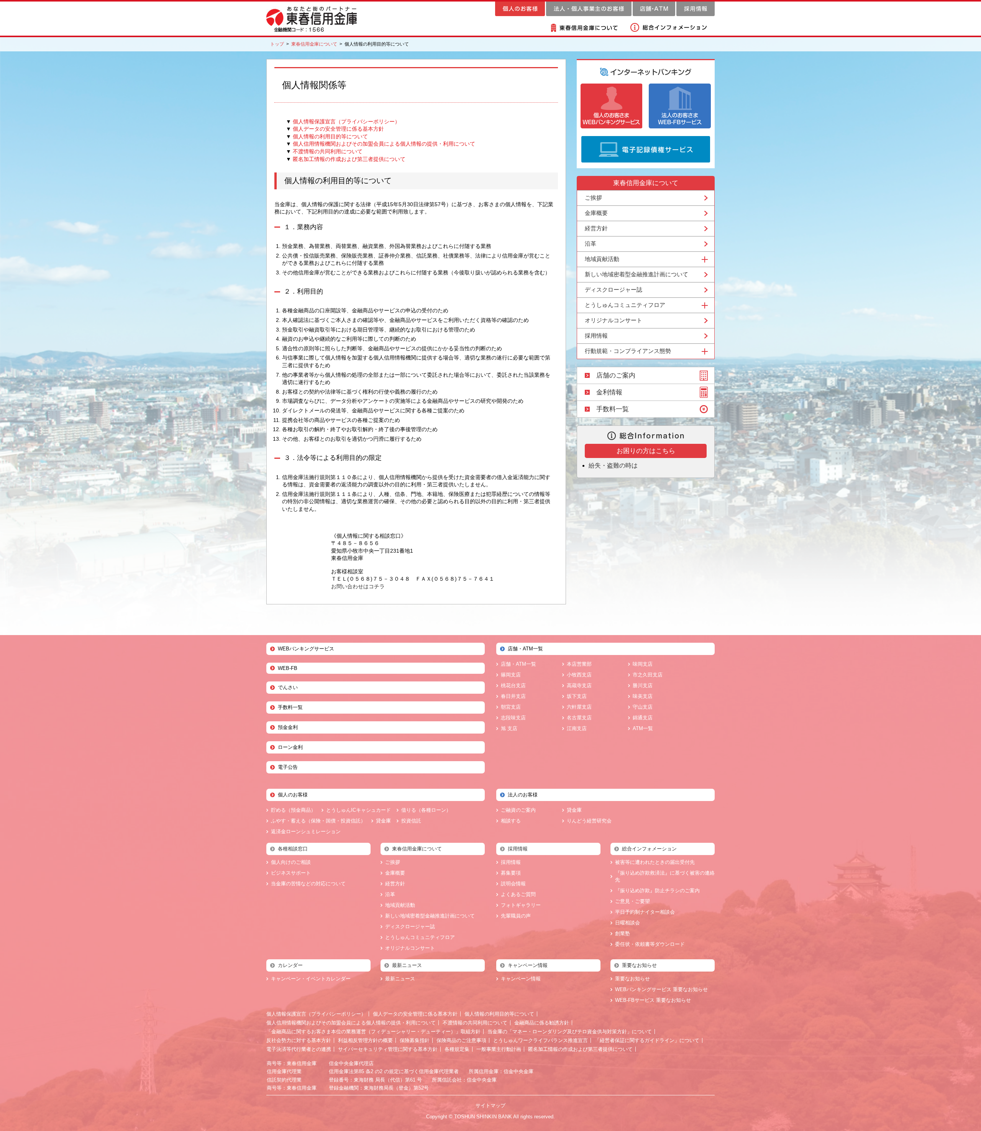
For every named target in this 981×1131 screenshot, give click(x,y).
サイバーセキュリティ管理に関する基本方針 (388, 1049)
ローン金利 (290, 747)
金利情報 (609, 392)
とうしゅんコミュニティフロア (420, 937)
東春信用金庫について (314, 44)
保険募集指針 (415, 1040)
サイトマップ (490, 1105)
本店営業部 (579, 664)
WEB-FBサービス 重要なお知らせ (653, 1000)
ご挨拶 (593, 197)
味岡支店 (643, 664)
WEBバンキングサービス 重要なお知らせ (661, 989)
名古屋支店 (579, 718)
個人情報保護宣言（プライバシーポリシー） (346, 121)
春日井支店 (513, 696)
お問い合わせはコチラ (358, 586)
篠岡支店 (511, 675)
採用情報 (596, 335)
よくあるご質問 (518, 894)
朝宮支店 (511, 707)
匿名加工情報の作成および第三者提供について (349, 159)
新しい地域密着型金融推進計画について (636, 274)
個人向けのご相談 (291, 862)
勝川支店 (643, 685)
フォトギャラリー (521, 905)
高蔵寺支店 (579, 685)
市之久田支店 (648, 675)
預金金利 (288, 727)
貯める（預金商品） (293, 810)
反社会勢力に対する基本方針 (298, 1040)
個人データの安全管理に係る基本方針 (338, 129)
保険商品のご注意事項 (461, 1040)
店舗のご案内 (615, 375)
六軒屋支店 (579, 707)
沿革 (590, 243)
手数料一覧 (612, 409)
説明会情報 (513, 883)
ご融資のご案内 (518, 810)
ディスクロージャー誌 (613, 289)
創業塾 (622, 933)
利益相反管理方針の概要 (365, 1040)
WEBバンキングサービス (306, 649)
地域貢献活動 (400, 905)
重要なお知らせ (632, 979)
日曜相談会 (627, 923)
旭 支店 (509, 728)
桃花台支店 (513, 685)
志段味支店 (513, 718)
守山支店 (643, 707)
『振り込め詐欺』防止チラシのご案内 (657, 890)
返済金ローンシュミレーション (306, 831)
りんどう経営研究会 (589, 821)
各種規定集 (457, 1049)
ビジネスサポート (291, 873)
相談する (511, 821)
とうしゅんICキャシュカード (358, 810)
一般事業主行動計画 (498, 1049)
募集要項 (511, 873)
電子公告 (288, 767)
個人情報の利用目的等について (330, 136)
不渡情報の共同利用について (328, 151)
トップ (277, 44)
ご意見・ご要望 (632, 901)
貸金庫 (383, 821)
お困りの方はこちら (646, 451)
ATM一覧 (643, 728)
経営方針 (596, 228)
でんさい (288, 687)
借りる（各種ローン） (426, 810)
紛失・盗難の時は (613, 465)
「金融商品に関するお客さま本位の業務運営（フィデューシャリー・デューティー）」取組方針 (373, 1031)
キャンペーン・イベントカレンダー (311, 979)
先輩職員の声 (516, 916)
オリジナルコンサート (613, 320)
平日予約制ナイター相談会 (645, 912)
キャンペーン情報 (521, 979)
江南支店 (577, 728)
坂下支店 (577, 696)
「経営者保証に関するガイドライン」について (647, 1040)
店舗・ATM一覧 (518, 664)
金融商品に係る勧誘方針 (541, 1023)
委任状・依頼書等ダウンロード (650, 944)
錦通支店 (643, 718)
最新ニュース (400, 979)
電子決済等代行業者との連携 (298, 1049)
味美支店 (643, 696)
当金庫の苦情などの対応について (308, 883)
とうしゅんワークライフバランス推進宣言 (540, 1040)
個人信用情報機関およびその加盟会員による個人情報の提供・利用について (384, 144)
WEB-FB (287, 668)
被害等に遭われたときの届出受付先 (655, 862)
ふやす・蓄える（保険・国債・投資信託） (318, 821)
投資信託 (411, 821)
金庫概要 (596, 213)
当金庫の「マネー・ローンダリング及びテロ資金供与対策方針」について (569, 1031)
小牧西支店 (579, 675)
